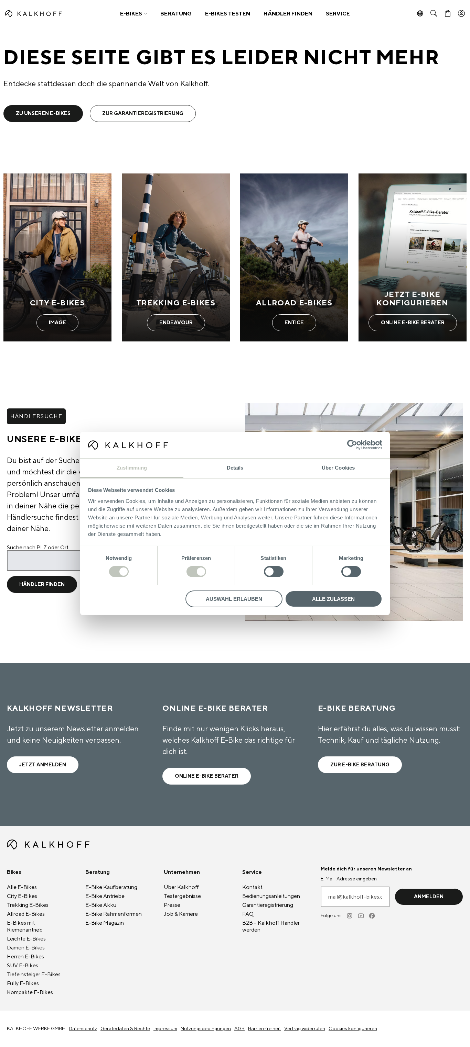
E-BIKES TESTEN (227, 13)
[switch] (196, 571)
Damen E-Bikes (26, 947)
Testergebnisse (182, 896)
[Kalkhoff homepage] (58, 13)
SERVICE (338, 13)
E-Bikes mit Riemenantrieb (25, 926)
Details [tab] (235, 468)
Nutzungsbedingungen (206, 1029)
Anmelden (429, 896)
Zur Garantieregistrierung (142, 113)
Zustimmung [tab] (132, 468)
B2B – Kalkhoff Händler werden (271, 926)
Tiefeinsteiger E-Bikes (34, 974)
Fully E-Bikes (23, 983)
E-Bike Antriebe (105, 896)
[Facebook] (372, 915)
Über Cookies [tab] (338, 468)
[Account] (461, 14)
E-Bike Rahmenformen (113, 914)
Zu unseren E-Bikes (43, 113)
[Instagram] (350, 915)
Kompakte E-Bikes (30, 992)
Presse (172, 905)
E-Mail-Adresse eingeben (349, 879)
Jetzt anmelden (42, 765)
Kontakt (252, 887)
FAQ (248, 914)
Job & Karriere (181, 914)
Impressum (165, 1029)
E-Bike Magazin (104, 923)
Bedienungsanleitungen (271, 896)
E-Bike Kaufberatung (111, 887)
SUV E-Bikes (22, 965)
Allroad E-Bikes (26, 914)
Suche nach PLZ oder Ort (37, 547)
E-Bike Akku (100, 905)
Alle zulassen (333, 599)
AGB (239, 1029)
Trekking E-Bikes (28, 905)
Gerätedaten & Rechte (125, 1029)
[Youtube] (361, 915)
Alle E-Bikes (22, 887)
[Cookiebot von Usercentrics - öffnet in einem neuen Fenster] (352, 445)
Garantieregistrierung (267, 905)
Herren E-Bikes (25, 956)
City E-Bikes (22, 896)
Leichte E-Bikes (26, 938)
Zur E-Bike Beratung (359, 765)
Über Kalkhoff (181, 887)
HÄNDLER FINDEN (288, 13)
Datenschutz (83, 1029)
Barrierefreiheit (264, 1029)
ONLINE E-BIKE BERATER (206, 776)
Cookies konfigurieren (353, 1029)
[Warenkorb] (447, 14)
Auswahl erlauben (234, 599)
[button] (133, 13)
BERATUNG (176, 13)
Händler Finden (42, 584)
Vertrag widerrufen (304, 1029)
